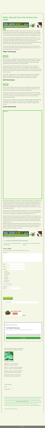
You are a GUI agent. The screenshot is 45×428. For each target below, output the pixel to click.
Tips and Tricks (27, 405)
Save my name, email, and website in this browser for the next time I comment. (7, 276)
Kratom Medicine (8, 402)
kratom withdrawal (27, 403)
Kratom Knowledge (23, 400)
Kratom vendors (21, 403)
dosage (16, 397)
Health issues (27, 397)
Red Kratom (20, 240)
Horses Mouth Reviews (13, 408)
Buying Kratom (12, 397)
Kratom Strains (37, 402)
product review (15, 405)
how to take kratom (39, 397)
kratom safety (27, 402)
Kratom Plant (18, 402)
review (23, 405)
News (5, 386)
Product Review (7, 389)
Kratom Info (14, 240)
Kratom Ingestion (17, 400)
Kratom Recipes (22, 402)
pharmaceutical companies (8, 405)
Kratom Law (29, 400)
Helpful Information (8, 384)
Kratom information (11, 400)
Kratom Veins (16, 403)
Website (5, 269)
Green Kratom (9, 240)
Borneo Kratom (6, 397)
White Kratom (25, 240)
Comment (5, 252)
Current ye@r (5, 287)
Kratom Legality (33, 400)
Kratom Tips (8, 403)
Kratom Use (12, 403)
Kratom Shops (32, 402)
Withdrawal (38, 405)
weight (31, 405)
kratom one (13, 402)
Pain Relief (36, 403)
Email (4, 266)
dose (18, 397)
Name (4, 264)
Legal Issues (32, 403)
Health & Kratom (21, 397)
